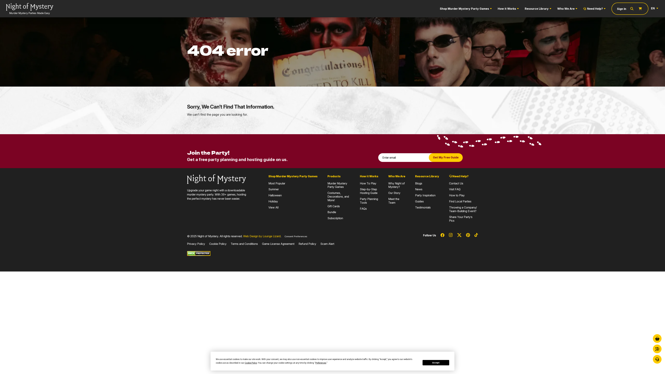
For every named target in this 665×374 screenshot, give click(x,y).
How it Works (507, 8)
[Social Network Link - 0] (442, 235)
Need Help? (595, 8)
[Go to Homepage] (216, 178)
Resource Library (537, 8)
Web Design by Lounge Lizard (262, 236)
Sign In (621, 9)
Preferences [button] (320, 363)
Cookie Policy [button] (251, 363)
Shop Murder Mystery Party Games (464, 8)
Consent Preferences (296, 236)
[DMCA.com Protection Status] (198, 253)
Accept (436, 363)
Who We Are (566, 8)
